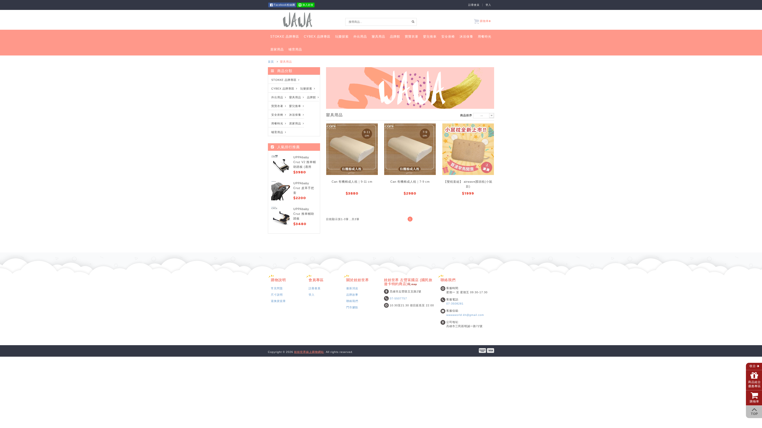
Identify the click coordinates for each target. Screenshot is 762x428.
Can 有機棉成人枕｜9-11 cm (352, 181)
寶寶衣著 (411, 36)
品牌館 (395, 36)
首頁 (271, 61)
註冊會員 (473, 5)
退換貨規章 (278, 301)
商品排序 (466, 115)
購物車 (485, 21)
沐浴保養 (466, 36)
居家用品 (277, 49)
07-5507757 (398, 298)
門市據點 (352, 307)
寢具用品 (378, 36)
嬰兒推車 (430, 36)
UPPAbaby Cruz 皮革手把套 (303, 188)
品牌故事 (352, 294)
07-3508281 (455, 303)
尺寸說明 (277, 294)
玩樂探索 (342, 36)
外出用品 (360, 36)
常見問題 (277, 288)
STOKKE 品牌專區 (284, 36)
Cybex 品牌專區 (317, 36)
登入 (488, 5)
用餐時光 (484, 36)
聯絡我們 (352, 301)
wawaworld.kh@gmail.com (465, 314)
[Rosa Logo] (297, 19)
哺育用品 (295, 49)
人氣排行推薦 (288, 147)
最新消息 (352, 288)
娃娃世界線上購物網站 (309, 351)
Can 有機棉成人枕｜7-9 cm (410, 181)
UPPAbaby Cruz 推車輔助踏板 (303, 213)
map (414, 285)
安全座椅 (448, 36)
